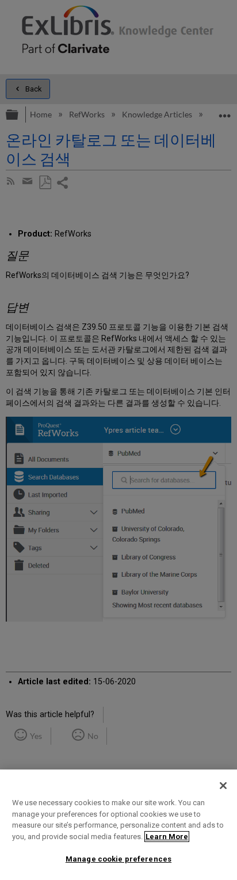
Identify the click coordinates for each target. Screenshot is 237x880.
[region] (118, 824)
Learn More (167, 836)
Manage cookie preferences (118, 859)
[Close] (223, 785)
